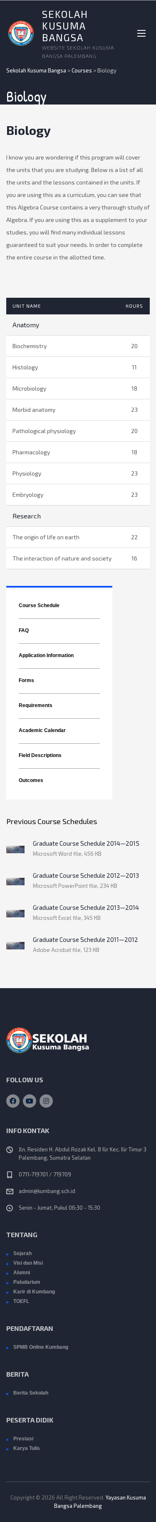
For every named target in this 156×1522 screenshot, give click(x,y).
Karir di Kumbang (34, 1292)
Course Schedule (39, 605)
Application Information (46, 655)
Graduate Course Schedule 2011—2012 (85, 939)
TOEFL (21, 1301)
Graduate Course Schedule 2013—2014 (86, 907)
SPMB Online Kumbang (40, 1347)
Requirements (35, 705)
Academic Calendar (42, 730)
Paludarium (26, 1282)
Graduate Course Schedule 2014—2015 (86, 843)
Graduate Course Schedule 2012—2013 (86, 875)
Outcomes (31, 780)
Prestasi (23, 1439)
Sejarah (22, 1253)
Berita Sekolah (30, 1393)
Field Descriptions (40, 755)
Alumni (21, 1272)
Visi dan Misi (28, 1263)
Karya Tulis (26, 1448)
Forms (26, 680)
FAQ (24, 630)
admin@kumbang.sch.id (47, 1191)
